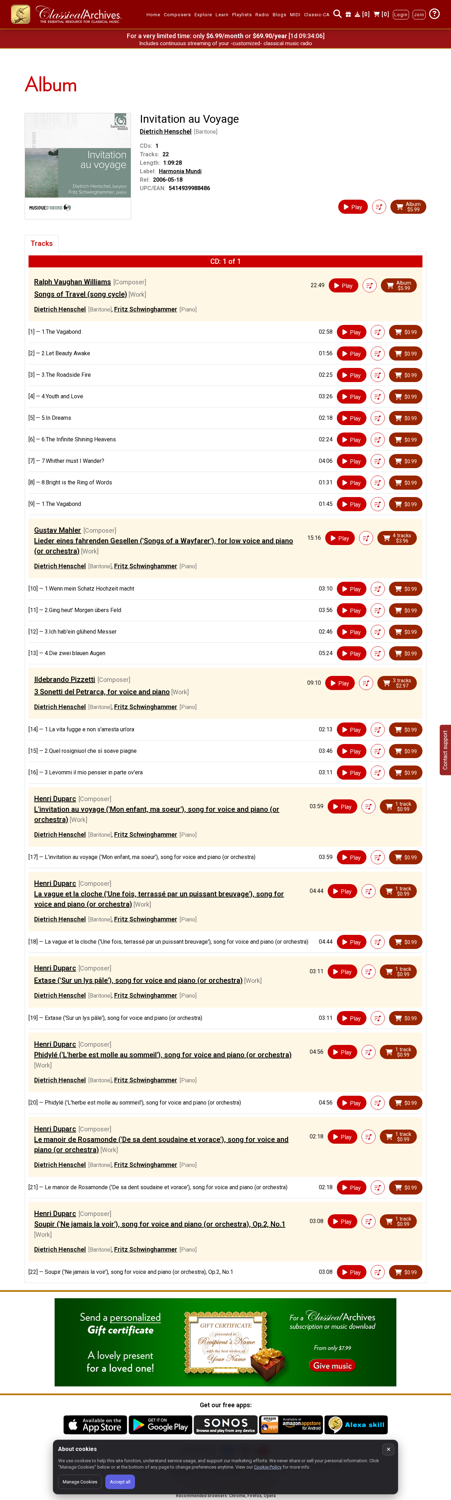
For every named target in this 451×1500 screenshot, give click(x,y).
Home (153, 14)
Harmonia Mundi (180, 171)
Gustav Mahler (57, 530)
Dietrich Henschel (166, 131)
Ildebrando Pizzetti (64, 679)
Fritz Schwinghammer (145, 309)
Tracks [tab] (42, 243)
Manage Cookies (80, 1481)
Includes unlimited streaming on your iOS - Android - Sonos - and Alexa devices (225, 43)
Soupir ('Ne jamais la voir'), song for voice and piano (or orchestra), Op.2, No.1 (159, 1224)
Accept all (120, 1481)
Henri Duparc (55, 798)
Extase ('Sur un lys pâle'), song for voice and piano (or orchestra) (138, 980)
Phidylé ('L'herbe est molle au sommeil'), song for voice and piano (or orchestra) (163, 1055)
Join (419, 14)
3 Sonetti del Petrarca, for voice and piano (102, 692)
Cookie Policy (268, 1467)
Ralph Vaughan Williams (72, 282)
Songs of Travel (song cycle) (80, 294)
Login (401, 14)
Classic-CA (317, 14)
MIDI (295, 14)
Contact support (445, 750)
